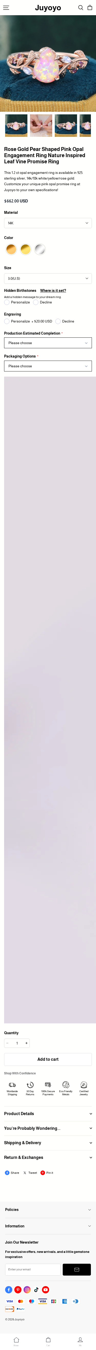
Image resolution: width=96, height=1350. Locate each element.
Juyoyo (48, 7)
